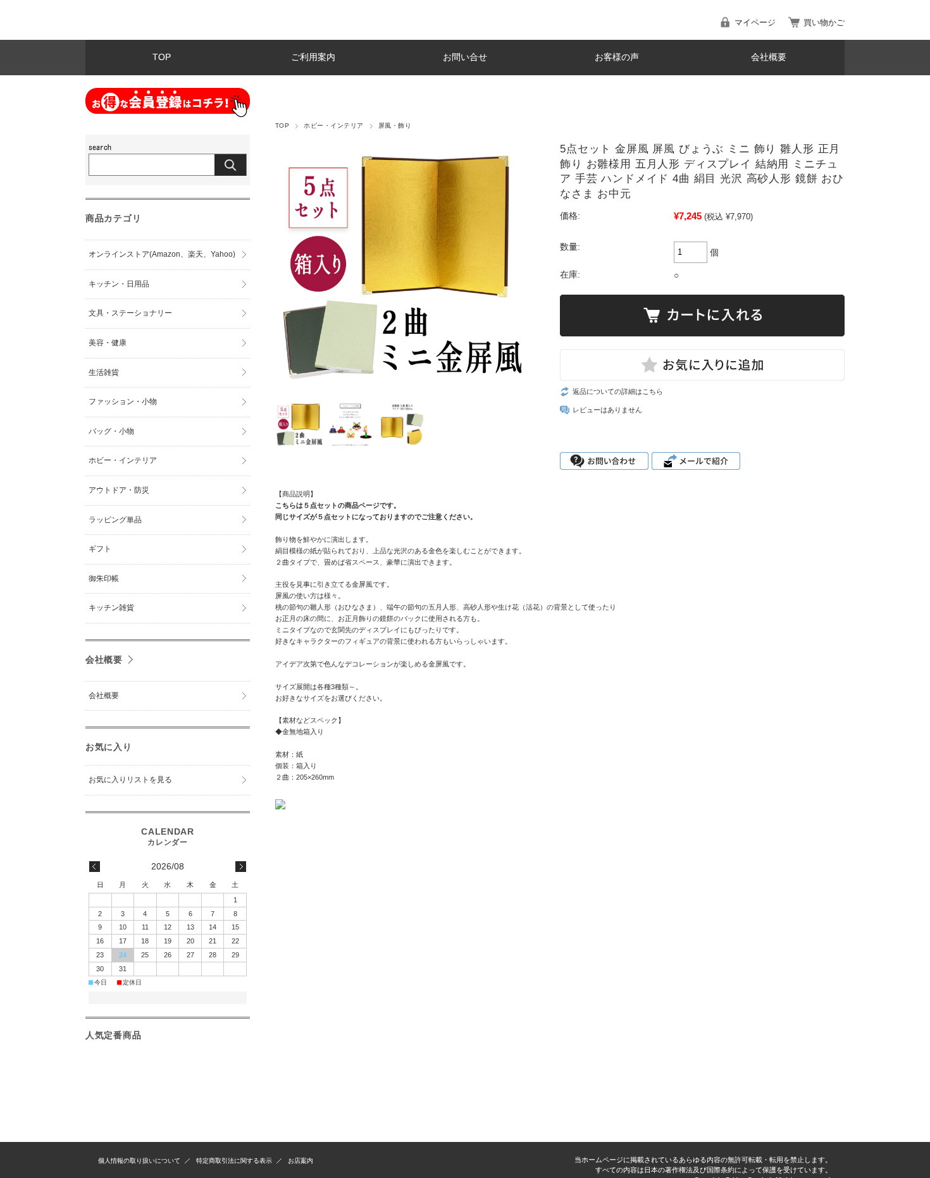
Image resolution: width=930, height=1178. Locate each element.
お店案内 (300, 1160)
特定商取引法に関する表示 (234, 1160)
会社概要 (768, 57)
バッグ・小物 (111, 431)
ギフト (100, 548)
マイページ (755, 22)
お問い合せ (465, 57)
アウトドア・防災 (119, 490)
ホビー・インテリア (333, 125)
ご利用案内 (313, 57)
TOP (161, 57)
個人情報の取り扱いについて (139, 1160)
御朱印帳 (104, 578)
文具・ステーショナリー (130, 313)
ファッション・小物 (123, 401)
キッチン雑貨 (111, 607)
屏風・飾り (394, 125)
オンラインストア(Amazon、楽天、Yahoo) (162, 254)
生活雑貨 (104, 372)
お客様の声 (617, 57)
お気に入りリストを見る (130, 779)
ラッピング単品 (115, 519)
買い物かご (824, 22)
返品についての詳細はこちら (618, 391)
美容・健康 (108, 342)
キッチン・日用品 (119, 283)
